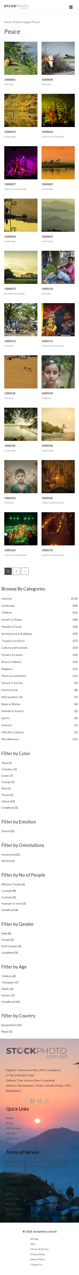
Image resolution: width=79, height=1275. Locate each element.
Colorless (7, 769)
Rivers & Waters (11, 661)
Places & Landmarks (13, 675)
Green (5, 775)
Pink (4, 788)
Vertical (6, 860)
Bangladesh (8, 1025)
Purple (5, 795)
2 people (6, 897)
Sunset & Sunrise (12, 683)
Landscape (8, 605)
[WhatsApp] (46, 1101)
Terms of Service (39, 1249)
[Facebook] (32, 1101)
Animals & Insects (12, 711)
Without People (11, 884)
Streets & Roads (11, 619)
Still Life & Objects (12, 732)
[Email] (39, 1101)
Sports (5, 718)
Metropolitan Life (12, 697)
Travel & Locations (13, 640)
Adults (5, 988)
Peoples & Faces (11, 626)
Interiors (6, 725)
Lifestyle (6, 598)
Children (6, 612)
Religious (7, 669)
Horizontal (7, 854)
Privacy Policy (37, 1254)
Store (9, 1123)
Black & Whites (10, 704)
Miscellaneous (10, 739)
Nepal (5, 1031)
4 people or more (11, 903)
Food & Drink (9, 690)
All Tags (11, 1133)
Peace (5, 831)
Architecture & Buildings (16, 633)
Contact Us (13, 1214)
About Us (12, 1138)
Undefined (7, 807)
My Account (13, 1128)
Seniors (6, 995)
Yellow (5, 801)
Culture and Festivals (14, 647)
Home (7, 22)
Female (5, 939)
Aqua (4, 762)
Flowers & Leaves (12, 654)
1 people (6, 890)
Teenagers (8, 982)
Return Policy (14, 1208)
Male (4, 933)
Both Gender (9, 946)
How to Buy (13, 1198)
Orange (6, 782)
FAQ (8, 1193)
